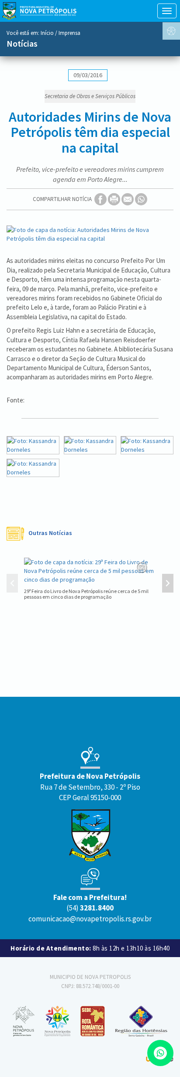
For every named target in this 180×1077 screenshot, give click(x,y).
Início (47, 33)
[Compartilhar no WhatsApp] (141, 199)
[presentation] (12, 584)
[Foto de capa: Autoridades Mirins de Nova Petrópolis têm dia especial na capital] (90, 234)
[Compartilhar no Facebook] (101, 199)
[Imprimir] (114, 199)
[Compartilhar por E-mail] (128, 199)
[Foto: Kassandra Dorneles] (33, 445)
